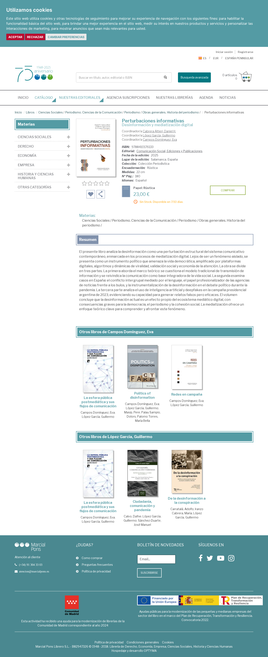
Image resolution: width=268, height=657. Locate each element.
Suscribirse (149, 572)
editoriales (79, 98)
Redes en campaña (186, 394)
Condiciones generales (143, 642)
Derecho (26, 146)
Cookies (168, 642)
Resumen (88, 239)
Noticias (227, 98)
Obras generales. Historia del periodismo (170, 112)
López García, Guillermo (159, 135)
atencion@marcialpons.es (34, 571)
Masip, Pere (132, 412)
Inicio (25, 97)
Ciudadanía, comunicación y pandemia (142, 506)
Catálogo (44, 98)
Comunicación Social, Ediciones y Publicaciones (169, 151)
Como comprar (92, 558)
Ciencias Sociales (50, 112)
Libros (30, 112)
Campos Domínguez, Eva (160, 139)
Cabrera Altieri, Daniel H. (159, 131)
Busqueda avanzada (194, 77)
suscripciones (128, 98)
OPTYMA (150, 650)
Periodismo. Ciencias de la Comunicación (93, 112)
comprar (228, 190)
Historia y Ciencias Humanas (36, 176)
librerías (174, 98)
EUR (216, 58)
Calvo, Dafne (132, 516)
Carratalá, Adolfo (182, 509)
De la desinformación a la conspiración (187, 500)
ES (204, 58)
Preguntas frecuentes (97, 564)
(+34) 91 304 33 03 (30, 564)
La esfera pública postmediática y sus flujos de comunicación (98, 402)
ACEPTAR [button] (15, 37)
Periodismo (132, 112)
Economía (27, 156)
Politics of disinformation (142, 395)
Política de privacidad (96, 571)
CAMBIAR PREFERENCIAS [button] (66, 37)
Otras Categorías (34, 187)
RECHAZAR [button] (35, 37)
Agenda (206, 98)
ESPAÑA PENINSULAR (239, 58)
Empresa (26, 165)
